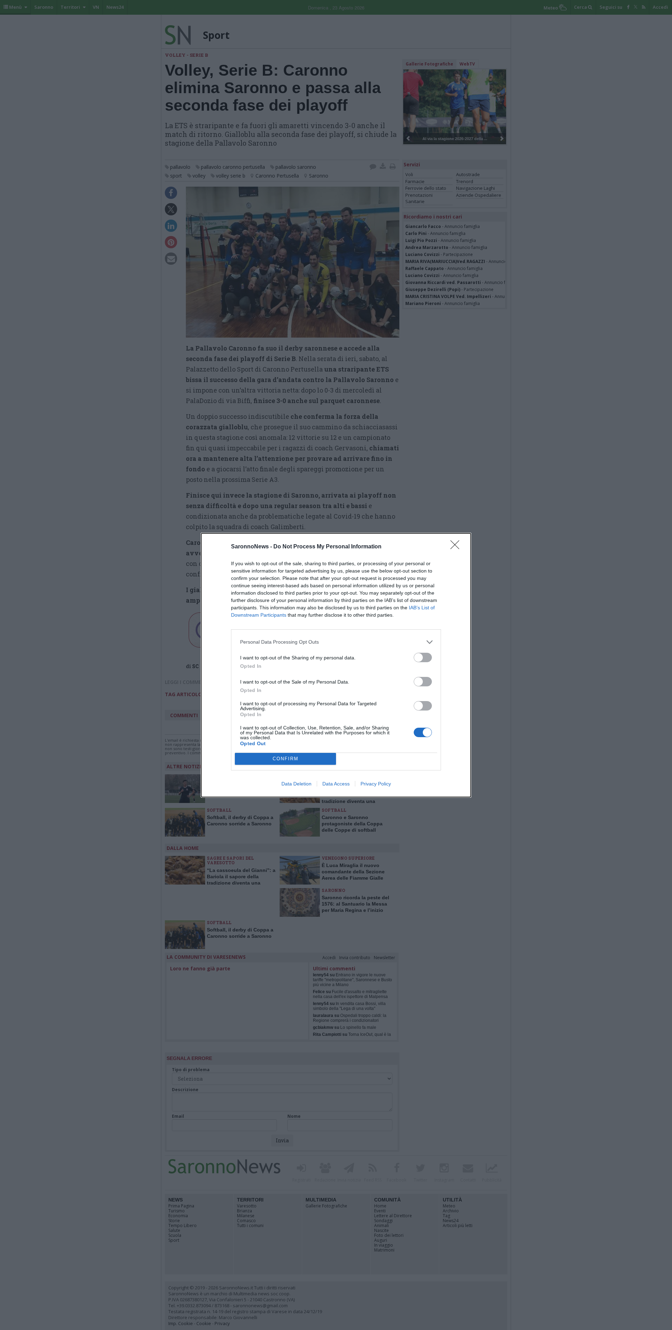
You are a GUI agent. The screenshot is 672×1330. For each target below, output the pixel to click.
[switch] (423, 657)
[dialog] (336, 665)
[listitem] (336, 642)
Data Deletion (296, 784)
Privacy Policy (375, 784)
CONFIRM (286, 758)
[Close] (457, 547)
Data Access (336, 784)
